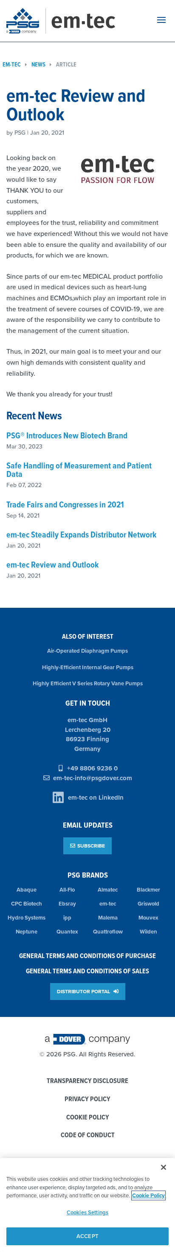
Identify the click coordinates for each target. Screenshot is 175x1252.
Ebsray (67, 904)
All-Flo (67, 890)
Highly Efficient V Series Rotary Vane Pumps (88, 683)
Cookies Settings (87, 1212)
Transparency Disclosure (87, 1081)
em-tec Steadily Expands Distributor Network (81, 534)
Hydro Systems (26, 918)
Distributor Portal (84, 991)
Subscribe (91, 845)
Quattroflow (108, 932)
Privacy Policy (87, 1099)
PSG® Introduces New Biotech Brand (66, 435)
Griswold (148, 904)
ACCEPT (87, 1236)
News (38, 64)
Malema (108, 918)
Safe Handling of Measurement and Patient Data (79, 470)
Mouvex (148, 918)
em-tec (107, 904)
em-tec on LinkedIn (96, 797)
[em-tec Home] (93, 21)
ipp (67, 918)
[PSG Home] (26, 20)
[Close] (163, 1167)
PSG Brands (88, 875)
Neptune (26, 932)
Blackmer (148, 890)
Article (66, 64)
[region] (87, 1205)
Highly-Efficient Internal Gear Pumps (87, 667)
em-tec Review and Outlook (52, 565)
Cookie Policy (87, 1117)
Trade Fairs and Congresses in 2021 (65, 504)
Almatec (108, 890)
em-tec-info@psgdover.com (92, 778)
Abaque (27, 890)
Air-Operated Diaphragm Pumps (87, 651)
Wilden (148, 932)
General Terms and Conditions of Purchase (87, 956)
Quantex (67, 932)
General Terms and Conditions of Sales (87, 971)
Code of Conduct (88, 1135)
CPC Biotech (26, 904)
